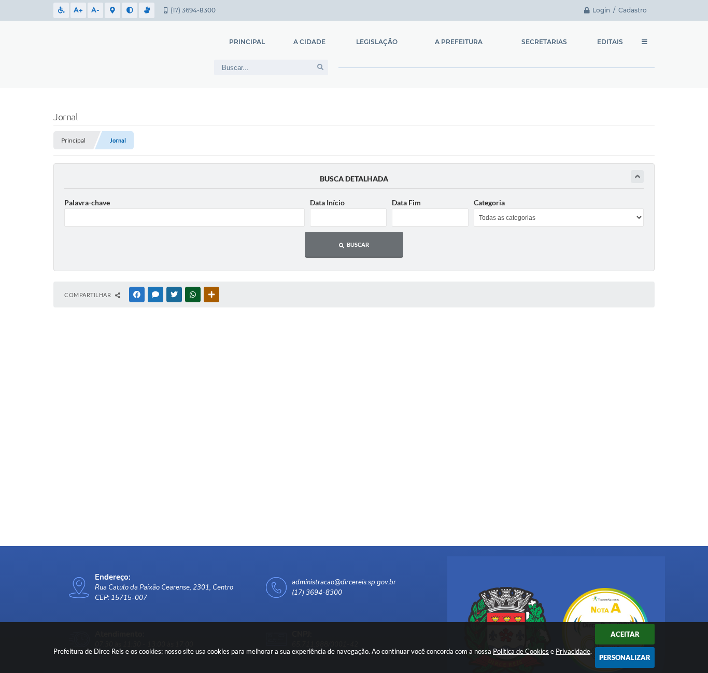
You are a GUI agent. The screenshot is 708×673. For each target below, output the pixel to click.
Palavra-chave (87, 202)
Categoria (489, 202)
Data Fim (406, 202)
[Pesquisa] (320, 67)
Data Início (327, 202)
